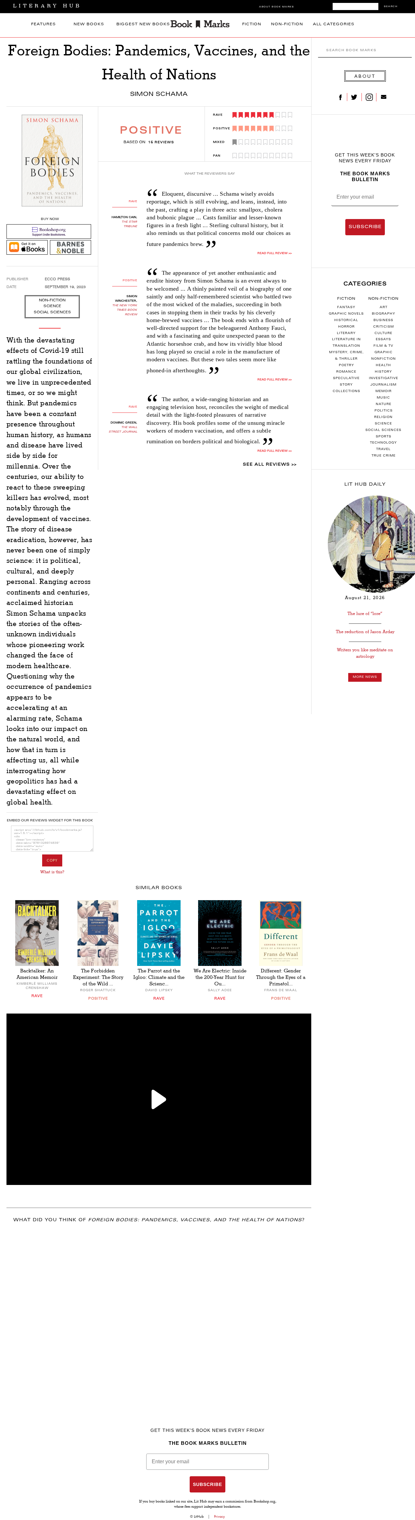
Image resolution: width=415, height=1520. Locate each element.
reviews (161, 142)
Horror (346, 327)
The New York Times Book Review (124, 310)
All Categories (333, 24)
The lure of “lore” (365, 613)
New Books (89, 24)
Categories (365, 284)
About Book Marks (276, 7)
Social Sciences (383, 430)
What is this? (52, 872)
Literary (346, 333)
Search (390, 7)
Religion (383, 417)
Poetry (346, 365)
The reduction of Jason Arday (365, 631)
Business (383, 320)
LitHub (199, 1516)
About (365, 76)
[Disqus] (158, 1314)
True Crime (384, 456)
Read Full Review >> (274, 253)
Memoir (383, 391)
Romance (346, 372)
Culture (383, 333)
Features (43, 24)
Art (383, 307)
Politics (383, 411)
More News (365, 677)
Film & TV (383, 346)
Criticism (383, 327)
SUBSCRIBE (365, 227)
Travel (383, 449)
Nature (383, 404)
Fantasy (346, 307)
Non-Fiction (287, 24)
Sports (383, 436)
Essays (383, 339)
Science (383, 424)
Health (383, 365)
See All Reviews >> (270, 465)
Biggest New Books (143, 24)
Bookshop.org (264, 1502)
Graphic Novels (346, 314)
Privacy (219, 1516)
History (383, 372)
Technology (383, 443)
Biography (383, 314)
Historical (346, 320)
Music (383, 398)
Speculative (346, 378)
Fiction (251, 24)
